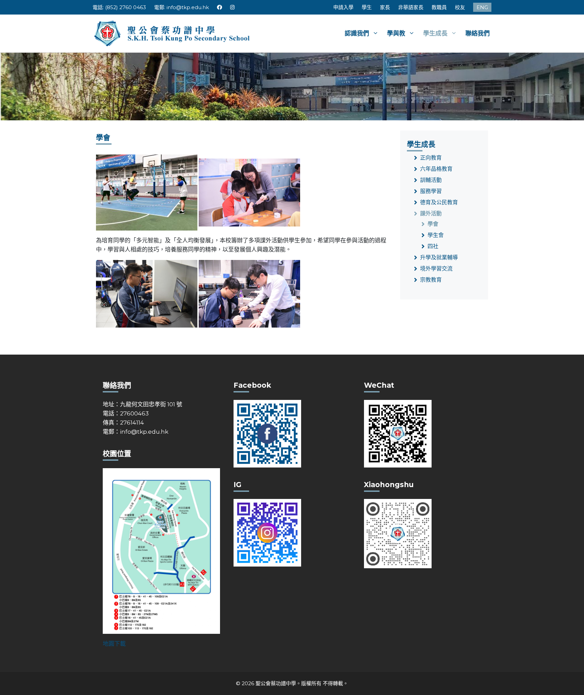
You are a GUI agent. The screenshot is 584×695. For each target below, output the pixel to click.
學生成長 (435, 33)
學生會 (436, 235)
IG (232, 7)
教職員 (439, 7)
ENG (482, 7)
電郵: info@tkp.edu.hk (181, 7)
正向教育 (431, 157)
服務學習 (431, 191)
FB (219, 7)
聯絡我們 (477, 33)
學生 (367, 7)
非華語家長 (410, 7)
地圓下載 (114, 643)
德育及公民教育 (439, 202)
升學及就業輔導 (439, 257)
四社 (433, 246)
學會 (433, 224)
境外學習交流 (436, 268)
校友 (460, 7)
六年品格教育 (436, 169)
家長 (385, 7)
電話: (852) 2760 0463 (119, 7)
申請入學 (343, 7)
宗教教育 (431, 280)
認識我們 (357, 33)
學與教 (396, 33)
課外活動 (431, 213)
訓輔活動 (431, 180)
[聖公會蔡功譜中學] (172, 32)
